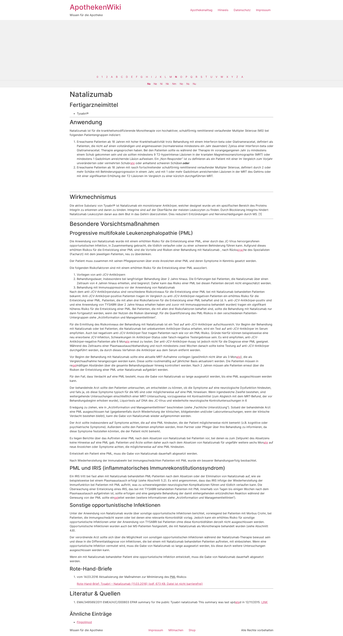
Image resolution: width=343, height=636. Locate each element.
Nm (174, 83)
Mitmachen (175, 630)
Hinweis (223, 10)
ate (132, 163)
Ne (155, 83)
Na (148, 83)
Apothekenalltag (201, 10)
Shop (192, 630)
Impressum (263, 10)
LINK (264, 602)
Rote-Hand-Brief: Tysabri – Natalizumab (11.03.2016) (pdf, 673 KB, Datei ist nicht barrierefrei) (140, 584)
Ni (161, 83)
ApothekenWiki (95, 7)
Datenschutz (242, 10)
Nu (194, 83)
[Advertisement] (171, 47)
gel (74, 365)
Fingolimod (84, 622)
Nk (167, 83)
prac (240, 250)
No (181, 83)
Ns (187, 83)
